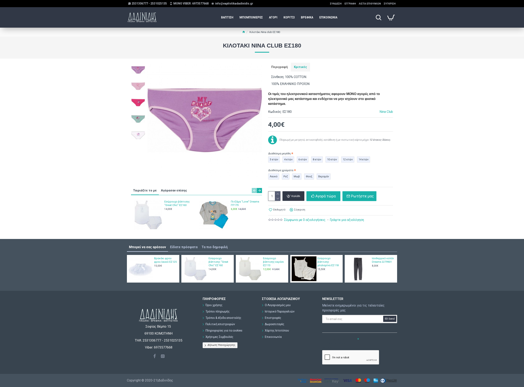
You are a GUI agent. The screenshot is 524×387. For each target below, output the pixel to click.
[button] (254, 190)
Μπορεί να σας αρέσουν (147, 247)
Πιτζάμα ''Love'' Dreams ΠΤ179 (245, 203)
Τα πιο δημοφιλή (215, 247)
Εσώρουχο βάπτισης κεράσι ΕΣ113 (273, 262)
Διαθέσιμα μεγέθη (279, 153)
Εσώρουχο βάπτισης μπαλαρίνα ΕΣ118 (328, 262)
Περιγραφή (279, 67)
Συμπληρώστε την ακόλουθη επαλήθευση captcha (336, 343)
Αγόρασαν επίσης (174, 190)
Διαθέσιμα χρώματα (280, 170)
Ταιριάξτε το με (145, 190)
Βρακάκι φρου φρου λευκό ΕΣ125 (165, 260)
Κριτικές (300, 67)
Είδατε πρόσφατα (184, 247)
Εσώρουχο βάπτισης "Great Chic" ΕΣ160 (177, 203)
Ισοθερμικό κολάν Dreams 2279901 (383, 260)
